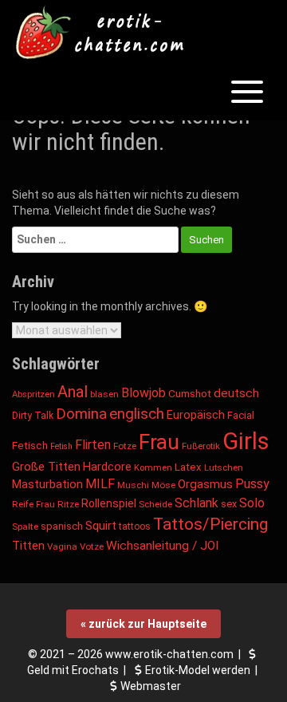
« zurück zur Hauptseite (143, 623)
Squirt (100, 526)
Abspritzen (33, 394)
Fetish (61, 446)
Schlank (196, 503)
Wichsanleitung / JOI (162, 545)
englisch (136, 413)
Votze (92, 546)
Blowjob (143, 392)
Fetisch (30, 446)
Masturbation (47, 484)
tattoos (135, 526)
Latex (188, 467)
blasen (104, 394)
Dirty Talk (32, 415)
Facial (240, 415)
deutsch (236, 393)
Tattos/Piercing (210, 524)
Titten (28, 546)
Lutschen (223, 467)
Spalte (25, 526)
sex (229, 504)
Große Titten (46, 466)
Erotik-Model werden (197, 670)
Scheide (155, 504)
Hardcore (107, 467)
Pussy (252, 483)
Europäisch (196, 415)
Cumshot (189, 393)
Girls (245, 441)
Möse (163, 485)
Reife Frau (33, 504)
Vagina (62, 546)
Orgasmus (205, 484)
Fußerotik (201, 446)
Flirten (93, 444)
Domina (81, 413)
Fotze (124, 446)
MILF (100, 483)
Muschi (133, 485)
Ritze (68, 504)
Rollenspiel (108, 503)
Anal (72, 391)
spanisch (62, 526)
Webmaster (150, 686)
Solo (252, 503)
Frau (159, 442)
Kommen (153, 468)
